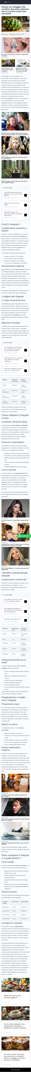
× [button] (29, 536)
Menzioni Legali (15, 1069)
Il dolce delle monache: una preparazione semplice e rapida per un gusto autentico (15, 1026)
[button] (23, 2)
